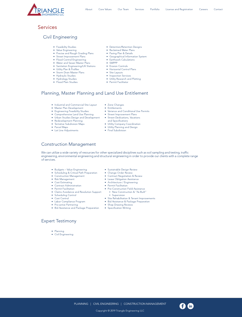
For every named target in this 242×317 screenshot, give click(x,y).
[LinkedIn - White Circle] (190, 306)
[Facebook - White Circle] (182, 306)
